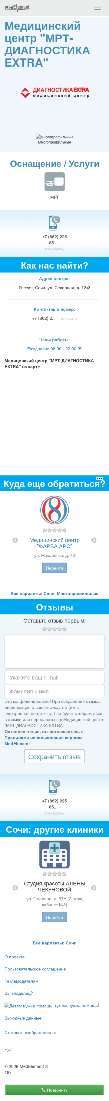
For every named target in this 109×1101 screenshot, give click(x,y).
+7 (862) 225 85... (54, 242)
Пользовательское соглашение (35, 969)
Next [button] (94, 540)
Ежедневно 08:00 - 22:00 (52, 349)
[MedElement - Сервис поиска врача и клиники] (17, 7)
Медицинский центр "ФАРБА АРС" (54, 543)
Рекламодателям (21, 981)
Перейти (54, 568)
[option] (54, 540)
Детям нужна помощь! (76, 1005)
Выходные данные (23, 1018)
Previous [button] (15, 540)
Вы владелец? (19, 993)
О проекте (15, 957)
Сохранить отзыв (54, 756)
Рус (8, 1049)
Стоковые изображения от (31, 1032)
